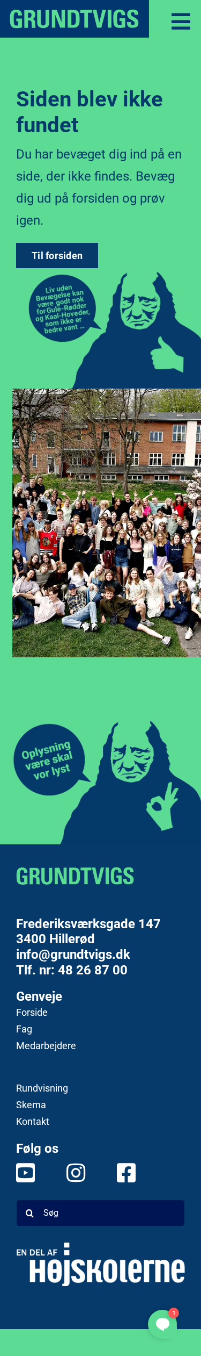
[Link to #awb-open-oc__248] (181, 21)
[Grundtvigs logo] (75, 876)
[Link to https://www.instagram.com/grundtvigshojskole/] (70, 1172)
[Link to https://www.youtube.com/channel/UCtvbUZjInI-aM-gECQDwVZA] (20, 1172)
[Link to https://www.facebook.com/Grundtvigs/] (120, 1172)
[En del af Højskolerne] (100, 1264)
